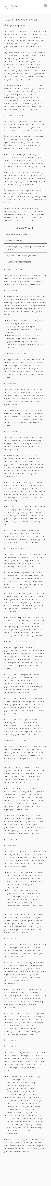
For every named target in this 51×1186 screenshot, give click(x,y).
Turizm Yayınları (11, 6)
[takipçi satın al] (15, 25)
